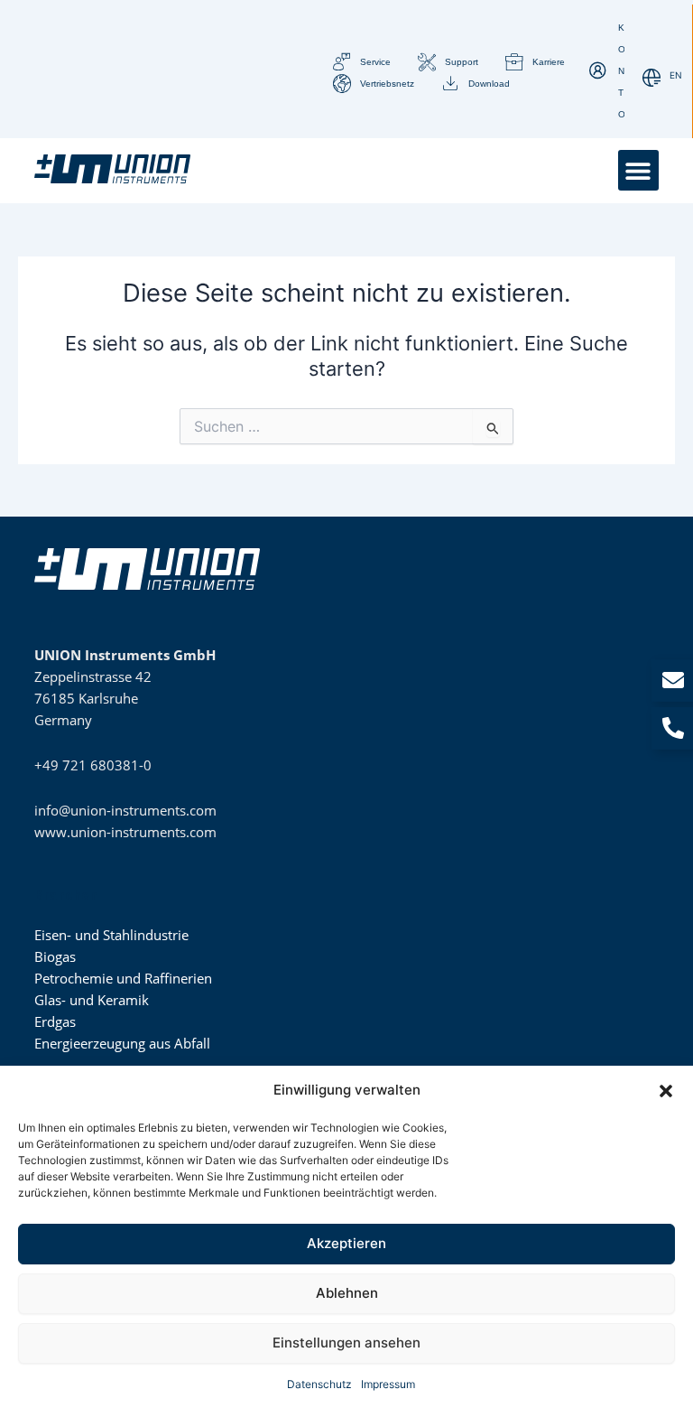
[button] (666, 1091)
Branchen (65, 895)
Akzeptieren (346, 1243)
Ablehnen (347, 1292)
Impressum (388, 1384)
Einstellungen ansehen (346, 1342)
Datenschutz (319, 1384)
